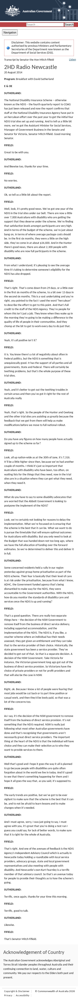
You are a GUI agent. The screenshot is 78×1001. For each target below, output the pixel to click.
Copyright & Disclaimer (17, 991)
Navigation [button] (10, 32)
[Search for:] (45, 24)
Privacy (8, 995)
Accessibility (22, 995)
